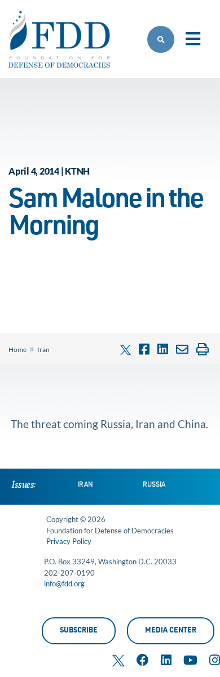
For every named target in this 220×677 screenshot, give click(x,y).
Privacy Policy (68, 541)
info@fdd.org (64, 583)
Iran (43, 349)
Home (17, 349)
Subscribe (79, 631)
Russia (154, 485)
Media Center (170, 631)
